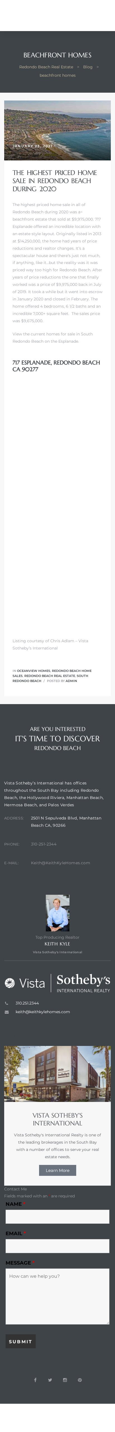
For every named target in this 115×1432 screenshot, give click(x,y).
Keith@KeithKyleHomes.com (60, 862)
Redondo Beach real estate (49, 676)
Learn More (58, 1170)
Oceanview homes (33, 671)
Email (16, 1233)
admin (71, 681)
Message (20, 1263)
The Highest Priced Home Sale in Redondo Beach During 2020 (55, 181)
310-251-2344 (44, 844)
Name (15, 1204)
